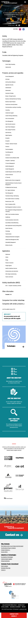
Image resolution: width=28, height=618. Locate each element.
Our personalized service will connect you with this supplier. (12, 316)
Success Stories (4, 552)
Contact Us (3, 570)
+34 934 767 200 (23, 609)
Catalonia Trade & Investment (9, 564)
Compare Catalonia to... (5, 550)
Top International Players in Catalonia (8, 548)
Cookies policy (21, 605)
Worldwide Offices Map (5, 568)
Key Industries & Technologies (7, 557)
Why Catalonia (5, 544)
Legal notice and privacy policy (9, 605)
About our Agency (4, 566)
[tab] (14, 300)
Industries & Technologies (8, 555)
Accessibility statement (15, 606)
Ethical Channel (5, 606)
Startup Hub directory (5, 561)
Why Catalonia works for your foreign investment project (12, 546)
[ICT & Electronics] (20, 29)
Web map (24, 606)
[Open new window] (8, 475)
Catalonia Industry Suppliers (6, 559)
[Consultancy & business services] (23, 29)
